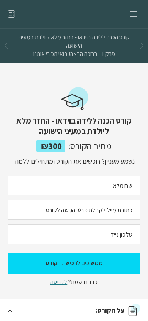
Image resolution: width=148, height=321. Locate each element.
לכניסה (58, 282)
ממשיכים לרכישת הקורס (74, 263)
